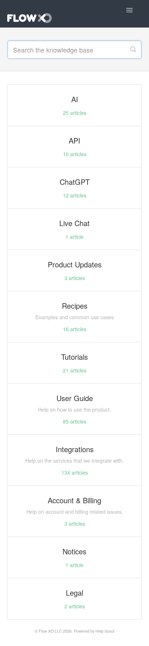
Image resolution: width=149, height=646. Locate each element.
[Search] (133, 50)
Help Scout (104, 631)
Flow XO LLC (50, 631)
